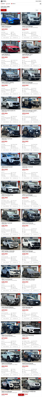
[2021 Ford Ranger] (11, 383)
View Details (6, 37)
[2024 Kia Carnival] (31, 159)
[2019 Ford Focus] (11, 18)
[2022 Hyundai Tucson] (31, 271)
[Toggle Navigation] (40, 3)
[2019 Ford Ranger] (31, 74)
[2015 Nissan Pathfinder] (31, 383)
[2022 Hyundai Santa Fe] (11, 103)
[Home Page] (3, 1)
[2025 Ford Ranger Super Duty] (31, 103)
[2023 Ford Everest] (31, 355)
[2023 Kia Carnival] (11, 131)
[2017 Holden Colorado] (11, 243)
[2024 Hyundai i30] (31, 299)
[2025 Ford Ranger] (11, 355)
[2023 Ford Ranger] (31, 243)
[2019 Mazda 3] (11, 46)
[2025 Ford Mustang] (11, 187)
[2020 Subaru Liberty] (11, 74)
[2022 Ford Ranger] (31, 18)
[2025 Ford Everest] (31, 131)
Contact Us (15, 37)
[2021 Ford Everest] (11, 271)
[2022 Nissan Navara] (11, 299)
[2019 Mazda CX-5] (31, 46)
